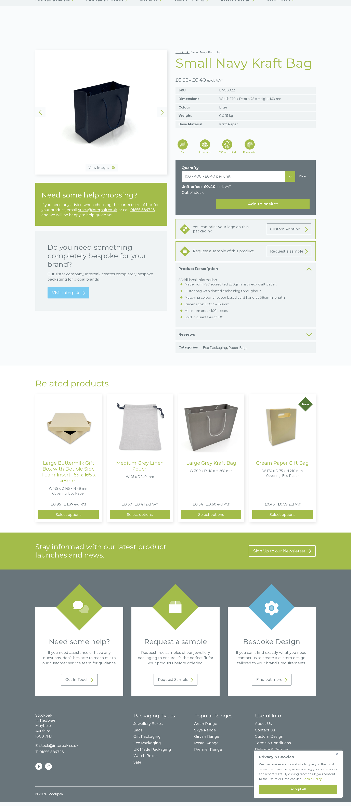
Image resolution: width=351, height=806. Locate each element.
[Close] (338, 753)
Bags (138, 730)
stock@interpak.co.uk (97, 210)
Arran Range (205, 724)
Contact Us (265, 730)
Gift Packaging (147, 736)
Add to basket (263, 204)
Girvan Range (206, 736)
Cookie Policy (312, 779)
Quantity (190, 168)
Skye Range (205, 730)
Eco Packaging (215, 348)
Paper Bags (238, 348)
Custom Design (269, 736)
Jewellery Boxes (148, 724)
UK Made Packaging (152, 749)
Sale (137, 762)
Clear (302, 176)
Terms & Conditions (273, 743)
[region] (298, 774)
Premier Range (208, 749)
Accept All (298, 789)
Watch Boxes (145, 756)
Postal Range (206, 743)
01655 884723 (142, 210)
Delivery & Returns (272, 749)
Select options (68, 514)
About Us (263, 724)
